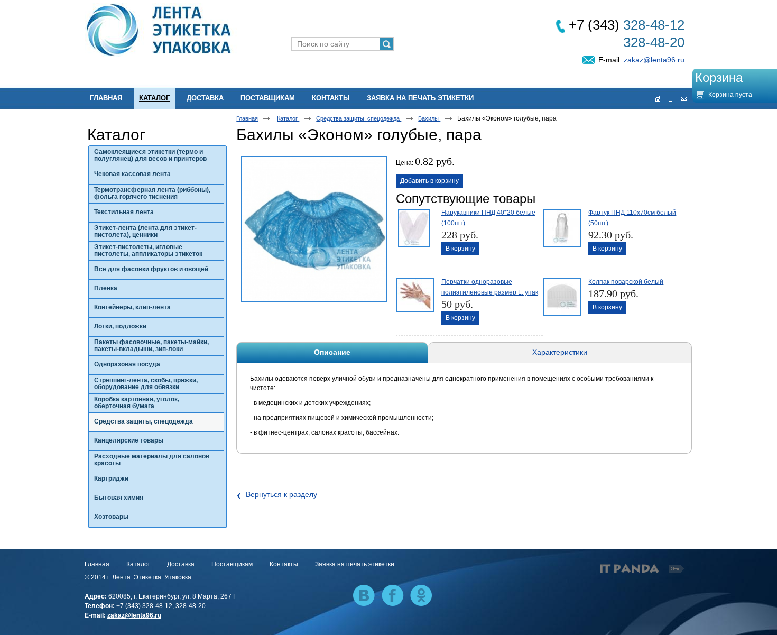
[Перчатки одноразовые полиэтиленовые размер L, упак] (414, 296)
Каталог (154, 98)
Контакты (284, 564)
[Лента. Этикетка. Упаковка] (388, 30)
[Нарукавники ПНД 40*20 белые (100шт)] (414, 227)
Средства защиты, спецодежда (358, 118)
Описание (332, 352)
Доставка (181, 564)
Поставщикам (232, 564)
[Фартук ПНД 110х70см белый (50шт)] (561, 227)
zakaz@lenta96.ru (654, 60)
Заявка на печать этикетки (354, 564)
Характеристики (559, 352)
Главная (247, 118)
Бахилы (429, 118)
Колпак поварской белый (625, 282)
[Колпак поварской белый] (561, 296)
